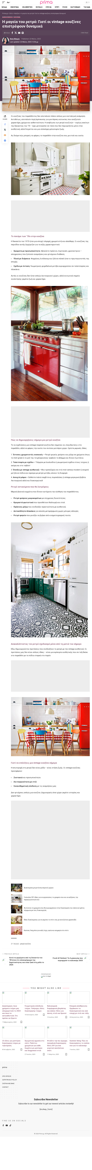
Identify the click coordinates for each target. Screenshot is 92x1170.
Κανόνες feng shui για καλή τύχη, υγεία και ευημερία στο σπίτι (46, 930)
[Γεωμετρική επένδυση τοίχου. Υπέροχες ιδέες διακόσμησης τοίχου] (35, 997)
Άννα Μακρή (15, 39)
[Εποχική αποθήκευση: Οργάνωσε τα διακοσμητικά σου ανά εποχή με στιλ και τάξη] (80, 997)
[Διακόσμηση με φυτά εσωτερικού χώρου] (16, 888)
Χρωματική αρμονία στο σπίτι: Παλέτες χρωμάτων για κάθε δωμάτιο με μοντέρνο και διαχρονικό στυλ (34, 1046)
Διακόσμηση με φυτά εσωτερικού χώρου (39, 888)
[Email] (19, 33)
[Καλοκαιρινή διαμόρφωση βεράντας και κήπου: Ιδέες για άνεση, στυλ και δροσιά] (57, 997)
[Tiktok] (10, 1125)
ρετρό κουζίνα (25, 944)
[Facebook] (3, 1125)
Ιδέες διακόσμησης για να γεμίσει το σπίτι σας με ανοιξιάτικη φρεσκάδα (50, 920)
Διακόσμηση (7, 17)
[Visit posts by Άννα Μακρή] (5, 40)
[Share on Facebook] (12, 33)
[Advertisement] (50, 216)
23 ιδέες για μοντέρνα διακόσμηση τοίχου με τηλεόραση (11, 1043)
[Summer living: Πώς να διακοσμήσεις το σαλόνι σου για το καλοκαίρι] (80, 1032)
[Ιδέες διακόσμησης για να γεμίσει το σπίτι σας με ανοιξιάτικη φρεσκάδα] (16, 920)
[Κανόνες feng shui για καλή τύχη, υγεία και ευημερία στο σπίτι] (16, 930)
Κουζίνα (17, 17)
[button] (4, 2)
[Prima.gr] (46, 2)
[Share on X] (15, 33)
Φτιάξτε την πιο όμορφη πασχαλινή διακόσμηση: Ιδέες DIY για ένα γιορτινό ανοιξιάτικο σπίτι (57, 1046)
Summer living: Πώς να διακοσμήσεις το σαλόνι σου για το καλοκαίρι (79, 1043)
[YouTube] (6, 1125)
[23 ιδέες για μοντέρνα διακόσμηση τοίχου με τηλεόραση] (12, 1032)
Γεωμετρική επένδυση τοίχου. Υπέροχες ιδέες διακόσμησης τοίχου (34, 1008)
